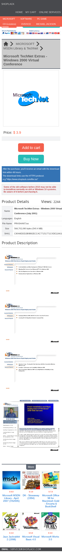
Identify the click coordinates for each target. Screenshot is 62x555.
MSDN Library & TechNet (20, 48)
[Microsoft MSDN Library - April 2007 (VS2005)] (11, 488)
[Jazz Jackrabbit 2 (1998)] (11, 529)
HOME (19, 12)
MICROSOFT (9, 19)
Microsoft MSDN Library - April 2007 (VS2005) (11, 498)
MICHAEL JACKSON (46, 24)
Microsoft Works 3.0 (50, 538)
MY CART (30, 12)
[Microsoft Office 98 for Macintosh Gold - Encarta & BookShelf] (51, 488)
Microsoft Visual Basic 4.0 (30, 538)
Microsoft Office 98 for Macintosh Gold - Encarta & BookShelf (50, 501)
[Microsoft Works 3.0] (50, 529)
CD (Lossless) (9, 24)
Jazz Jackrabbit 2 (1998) (11, 538)
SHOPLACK (7, 4)
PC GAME (42, 19)
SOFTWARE (26, 19)
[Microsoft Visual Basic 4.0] (31, 529)
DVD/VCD (26, 24)
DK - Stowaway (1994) (31, 497)
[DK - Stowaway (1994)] (31, 488)
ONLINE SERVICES (50, 12)
